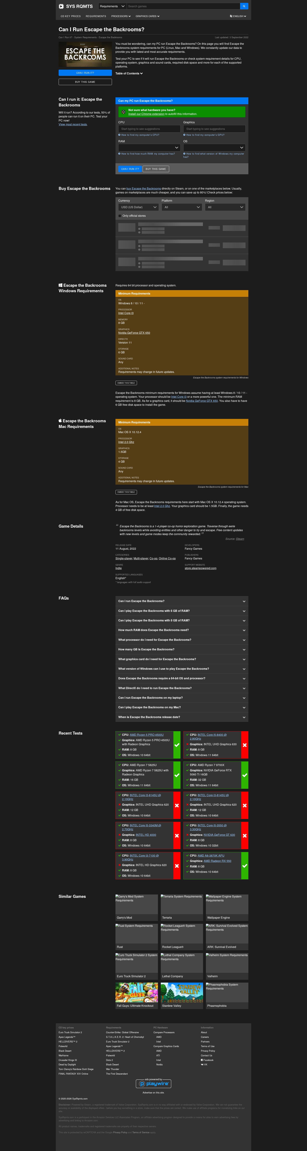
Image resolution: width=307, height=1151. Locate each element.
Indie (118, 568)
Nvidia (159, 1064)
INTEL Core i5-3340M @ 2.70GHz (141, 827)
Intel (158, 1041)
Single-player (123, 558)
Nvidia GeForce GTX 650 (134, 333)
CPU (121, 122)
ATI (158, 1055)
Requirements (96, 16)
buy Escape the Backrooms (143, 188)
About (204, 1032)
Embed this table (126, 383)
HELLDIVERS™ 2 (68, 1041)
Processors (119, 16)
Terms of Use (207, 1046)
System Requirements (85, 37)
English (238, 16)
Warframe (63, 1055)
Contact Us (206, 1055)
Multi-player (141, 558)
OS (185, 141)
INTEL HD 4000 (146, 835)
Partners (205, 1041)
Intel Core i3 (126, 313)
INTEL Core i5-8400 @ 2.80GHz (208, 737)
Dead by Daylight (67, 1064)
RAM (121, 141)
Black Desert (65, 1050)
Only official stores (134, 216)
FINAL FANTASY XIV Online (73, 1073)
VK (205, 1064)
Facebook (208, 1060)
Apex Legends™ (67, 1037)
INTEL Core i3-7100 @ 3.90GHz (140, 857)
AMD (158, 1037)
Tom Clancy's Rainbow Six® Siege (76, 1069)
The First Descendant (117, 1073)
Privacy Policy (208, 1050)
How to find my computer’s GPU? (205, 134)
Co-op (153, 558)
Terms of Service (140, 1132)
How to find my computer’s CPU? (139, 134)
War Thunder (112, 1069)
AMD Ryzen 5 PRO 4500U (147, 735)
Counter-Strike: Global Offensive (122, 1032)
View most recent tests (73, 124)
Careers (205, 1037)
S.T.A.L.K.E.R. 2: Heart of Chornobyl (125, 1037)
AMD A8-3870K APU (211, 855)
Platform (167, 201)
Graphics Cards (146, 16)
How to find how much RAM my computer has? (147, 153)
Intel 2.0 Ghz (126, 442)
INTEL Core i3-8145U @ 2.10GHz (141, 797)
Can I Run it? (76, 6)
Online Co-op (167, 558)
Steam (240, 539)
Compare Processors (164, 1032)
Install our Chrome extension (146, 114)
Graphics (189, 122)
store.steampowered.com (200, 568)
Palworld (63, 1046)
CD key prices (71, 16)
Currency (124, 201)
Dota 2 (109, 1060)
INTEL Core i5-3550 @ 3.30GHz (208, 827)
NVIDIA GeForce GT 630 (219, 835)
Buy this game (85, 81)
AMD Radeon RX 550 (217, 861)
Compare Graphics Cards (166, 1046)
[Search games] (244, 6)
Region (209, 201)
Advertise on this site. (154, 1092)
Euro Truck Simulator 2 (70, 1032)
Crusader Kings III (68, 1060)
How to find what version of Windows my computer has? (213, 155)
